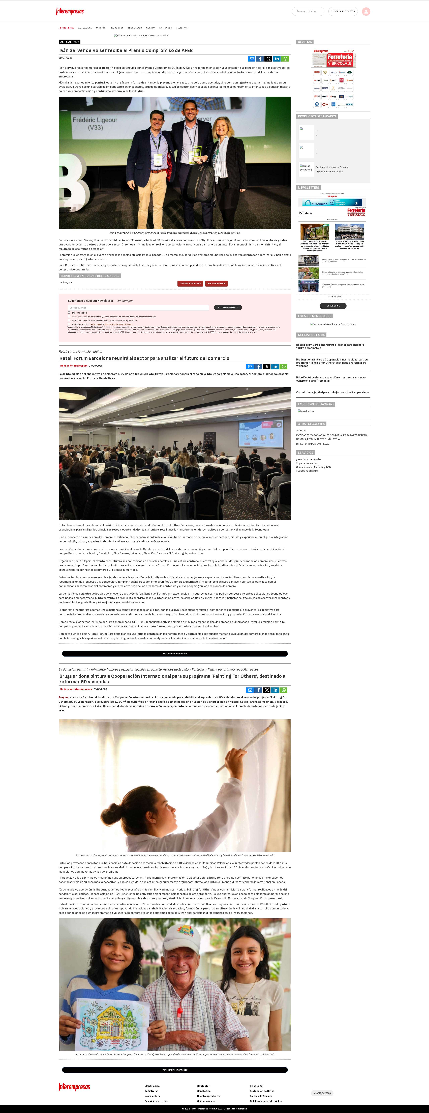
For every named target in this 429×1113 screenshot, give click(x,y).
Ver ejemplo (124, 301)
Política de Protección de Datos (119, 324)
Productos (117, 27)
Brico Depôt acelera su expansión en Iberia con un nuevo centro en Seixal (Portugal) (331, 379)
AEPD (212, 332)
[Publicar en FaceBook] (260, 59)
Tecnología (135, 27)
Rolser (106, 68)
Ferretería (66, 27)
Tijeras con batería (329, 171)
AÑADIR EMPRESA (322, 1093)
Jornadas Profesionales (308, 459)
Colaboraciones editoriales (266, 1101)
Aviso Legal (96, 324)
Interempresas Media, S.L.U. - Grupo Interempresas (219, 1108)
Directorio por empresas (312, 444)
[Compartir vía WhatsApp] (285, 59)
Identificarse (152, 1086)
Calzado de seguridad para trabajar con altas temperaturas (333, 392)
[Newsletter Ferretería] (333, 243)
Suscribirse (333, 305)
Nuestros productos (208, 1096)
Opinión (101, 27)
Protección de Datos (262, 1091)
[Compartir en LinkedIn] (277, 59)
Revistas (181, 27)
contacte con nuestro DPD (113, 332)
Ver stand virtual (216, 283)
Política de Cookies (261, 1096)
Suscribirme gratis (228, 307)
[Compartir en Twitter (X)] (268, 59)
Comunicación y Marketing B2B (313, 467)
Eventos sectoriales (307, 471)
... (317, 134)
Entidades (165, 27)
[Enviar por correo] (251, 59)
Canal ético (204, 1091)
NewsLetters (152, 1096)
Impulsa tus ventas (306, 463)
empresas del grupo (172, 330)
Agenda (150, 27)
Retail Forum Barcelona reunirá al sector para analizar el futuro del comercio (330, 346)
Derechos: (211, 330)
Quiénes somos (205, 1101)
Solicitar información (190, 283)
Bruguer (64, 697)
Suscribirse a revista (156, 1101)
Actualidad (85, 27)
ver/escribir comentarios (175, 653)
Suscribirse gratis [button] (343, 11)
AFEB (186, 68)
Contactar (203, 1086)
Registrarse (151, 1091)
